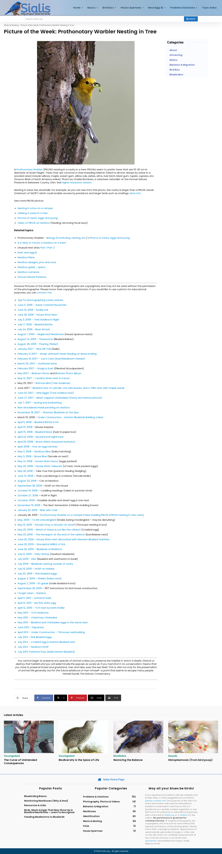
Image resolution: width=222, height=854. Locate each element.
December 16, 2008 (29, 505)
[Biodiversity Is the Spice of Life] (84, 737)
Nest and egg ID (27, 252)
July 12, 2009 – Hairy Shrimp (33, 554)
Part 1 (43, 247)
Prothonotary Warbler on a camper (61, 515)
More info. (135, 193)
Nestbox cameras (28, 272)
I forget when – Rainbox (32, 593)
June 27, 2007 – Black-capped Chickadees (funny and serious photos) (60, 397)
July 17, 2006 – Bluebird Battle (35, 324)
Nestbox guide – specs (31, 267)
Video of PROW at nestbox (34, 223)
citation (184, 815)
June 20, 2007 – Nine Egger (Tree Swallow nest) (46, 393)
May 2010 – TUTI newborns (33, 612)
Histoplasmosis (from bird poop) (190, 760)
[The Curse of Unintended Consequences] (29, 737)
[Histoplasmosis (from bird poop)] (193, 737)
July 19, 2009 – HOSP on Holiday (36, 568)
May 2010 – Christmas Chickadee (37, 617)
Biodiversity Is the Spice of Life (79, 760)
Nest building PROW (96, 515)
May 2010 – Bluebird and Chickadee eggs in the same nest (53, 622)
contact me (44, 292)
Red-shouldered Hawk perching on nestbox (44, 407)
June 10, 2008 (25, 476)
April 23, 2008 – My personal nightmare (41, 436)
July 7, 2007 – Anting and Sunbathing (40, 402)
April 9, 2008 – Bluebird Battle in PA (38, 422)
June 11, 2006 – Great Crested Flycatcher (42, 305)
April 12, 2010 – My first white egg (37, 603)
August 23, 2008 (27, 480)
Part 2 (50, 247)
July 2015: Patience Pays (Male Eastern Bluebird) (46, 651)
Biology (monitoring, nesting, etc (66, 238)
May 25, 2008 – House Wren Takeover (40, 466)
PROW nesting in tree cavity (127, 515)
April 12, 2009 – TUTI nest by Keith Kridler (41, 607)
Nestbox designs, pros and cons (37, 262)
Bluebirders (119, 756)
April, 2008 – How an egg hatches (38, 446)
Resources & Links (35, 805)
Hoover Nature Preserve (32, 277)
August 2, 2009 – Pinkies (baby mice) (40, 578)
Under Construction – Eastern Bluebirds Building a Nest (70, 417)
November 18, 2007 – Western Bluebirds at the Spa (48, 412)
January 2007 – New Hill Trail (34, 349)
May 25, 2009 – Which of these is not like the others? (49, 529)
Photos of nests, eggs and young (38, 218)
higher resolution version (76, 182)
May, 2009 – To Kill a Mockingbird (37, 520)
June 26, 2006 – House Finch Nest (37, 314)
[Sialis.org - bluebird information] (31, 8)
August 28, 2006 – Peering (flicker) (38, 344)
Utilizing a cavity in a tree (33, 213)
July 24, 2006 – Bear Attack (34, 329)
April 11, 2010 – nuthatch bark (34, 598)
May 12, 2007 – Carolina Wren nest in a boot (44, 378)
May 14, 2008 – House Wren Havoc (38, 461)
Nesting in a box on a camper (35, 208)
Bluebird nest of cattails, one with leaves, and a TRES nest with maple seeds (78, 388)
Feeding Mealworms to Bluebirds (44, 817)
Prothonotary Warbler (29, 169)
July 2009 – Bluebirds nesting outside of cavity (45, 563)
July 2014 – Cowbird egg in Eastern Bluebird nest (46, 642)
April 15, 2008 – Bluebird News (35, 432)
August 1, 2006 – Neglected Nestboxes (41, 334)
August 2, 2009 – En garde (33, 583)
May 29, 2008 (25, 471)
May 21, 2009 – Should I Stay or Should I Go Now (45, 524)
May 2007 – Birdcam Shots (33, 373)
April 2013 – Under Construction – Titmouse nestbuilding (51, 632)
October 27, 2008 (28, 495)
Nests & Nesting (11, 25)
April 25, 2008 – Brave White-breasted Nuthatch (46, 441)
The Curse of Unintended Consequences (20, 761)
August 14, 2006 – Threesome (35, 339)
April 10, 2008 (25, 427)
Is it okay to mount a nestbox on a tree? (42, 242)
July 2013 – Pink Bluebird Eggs (35, 637)
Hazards (172, 756)
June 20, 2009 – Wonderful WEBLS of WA (41, 544)
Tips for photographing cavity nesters (40, 300)
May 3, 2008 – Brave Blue (32, 456)
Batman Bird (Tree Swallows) (53, 383)
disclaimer (150, 840)
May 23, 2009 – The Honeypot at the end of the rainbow (51, 534)
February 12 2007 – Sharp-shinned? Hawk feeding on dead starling (57, 353)
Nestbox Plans (26, 257)
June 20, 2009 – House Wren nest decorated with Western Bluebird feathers (63, 539)
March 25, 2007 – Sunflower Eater (37, 363)
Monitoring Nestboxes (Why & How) (46, 800)
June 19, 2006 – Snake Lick (33, 309)
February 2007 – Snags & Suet (35, 368)
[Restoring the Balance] (138, 737)
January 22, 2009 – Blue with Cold (37, 510)
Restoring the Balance (128, 760)
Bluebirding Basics (35, 796)
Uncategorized (12, 756)
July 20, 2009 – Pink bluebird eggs (37, 573)
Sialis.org (169, 815)
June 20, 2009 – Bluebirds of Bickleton (40, 549)
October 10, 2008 (28, 490)
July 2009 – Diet (27, 559)
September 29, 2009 (30, 588)
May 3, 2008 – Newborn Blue (34, 451)
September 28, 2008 (30, 485)
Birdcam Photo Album (68, 373)
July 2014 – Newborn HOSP (33, 647)
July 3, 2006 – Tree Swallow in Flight (38, 319)
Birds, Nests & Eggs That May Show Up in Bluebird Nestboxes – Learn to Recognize (49, 811)
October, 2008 (26, 500)
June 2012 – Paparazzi (31, 627)
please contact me (155, 800)
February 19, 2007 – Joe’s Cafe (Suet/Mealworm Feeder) (51, 358)
